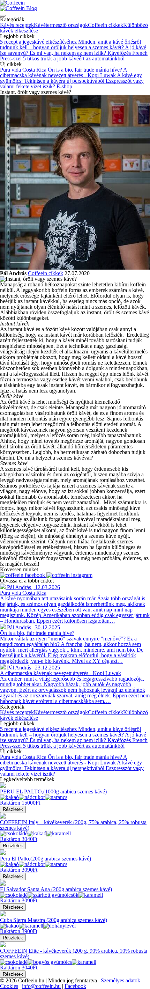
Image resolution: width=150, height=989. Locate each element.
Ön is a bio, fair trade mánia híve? (85, 70)
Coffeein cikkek (105, 25)
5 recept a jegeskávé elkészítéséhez (39, 42)
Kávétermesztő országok (61, 25)
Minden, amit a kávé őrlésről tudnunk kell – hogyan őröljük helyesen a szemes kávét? (70, 44)
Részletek (13, 809)
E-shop (64, 86)
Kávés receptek (17, 25)
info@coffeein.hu (41, 986)
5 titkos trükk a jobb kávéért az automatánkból (74, 58)
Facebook (75, 986)
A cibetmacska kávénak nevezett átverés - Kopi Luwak (63, 72)
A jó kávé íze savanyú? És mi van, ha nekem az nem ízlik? (73, 50)
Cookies (9, 986)
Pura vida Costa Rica (24, 70)
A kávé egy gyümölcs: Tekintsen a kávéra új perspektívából (71, 78)
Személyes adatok (120, 980)
